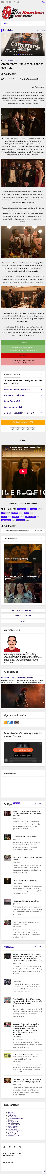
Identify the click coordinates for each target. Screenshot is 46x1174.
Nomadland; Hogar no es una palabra (26, 901)
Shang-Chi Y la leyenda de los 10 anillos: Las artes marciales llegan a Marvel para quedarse (27, 813)
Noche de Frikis (13, 1129)
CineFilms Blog (12, 1117)
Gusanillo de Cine (13, 1123)
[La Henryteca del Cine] (23, 18)
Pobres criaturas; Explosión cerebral (20, 599)
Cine (17, 60)
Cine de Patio (12, 1115)
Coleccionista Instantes (15, 1118)
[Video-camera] (2, 2)
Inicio (23, 621)
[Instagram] (18, 2)
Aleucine (11, 1112)
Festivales (9, 946)
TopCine (16, 803)
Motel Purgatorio (13, 1126)
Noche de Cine (12, 1128)
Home (2, 60)
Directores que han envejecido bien (25, 880)
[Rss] (14, 2)
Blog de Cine (12, 1114)
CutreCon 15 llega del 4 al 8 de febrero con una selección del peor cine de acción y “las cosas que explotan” (27, 1001)
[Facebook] (7, 2)
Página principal (8, 1162)
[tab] (23, 374)
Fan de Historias (13, 1121)
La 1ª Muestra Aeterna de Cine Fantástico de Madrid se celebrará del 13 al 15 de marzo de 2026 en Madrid (27, 1057)
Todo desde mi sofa (14, 1135)
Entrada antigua (23, 616)
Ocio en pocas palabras (15, 1131)
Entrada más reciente (23, 610)
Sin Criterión (12, 1132)
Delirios (10, 1120)
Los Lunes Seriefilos (14, 1124)
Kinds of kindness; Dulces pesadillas (20, 559)
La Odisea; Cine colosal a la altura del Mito (17, 677)
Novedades (10, 60)
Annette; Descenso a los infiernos (24, 836)
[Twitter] (10, 2)
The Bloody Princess (14, 1134)
